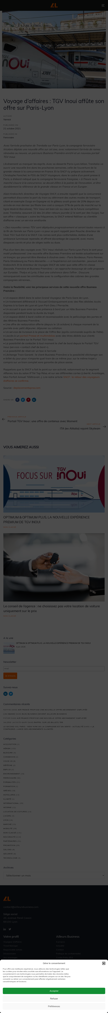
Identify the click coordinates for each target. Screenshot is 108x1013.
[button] (103, 963)
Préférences (54, 1006)
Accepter (54, 991)
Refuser (54, 998)
